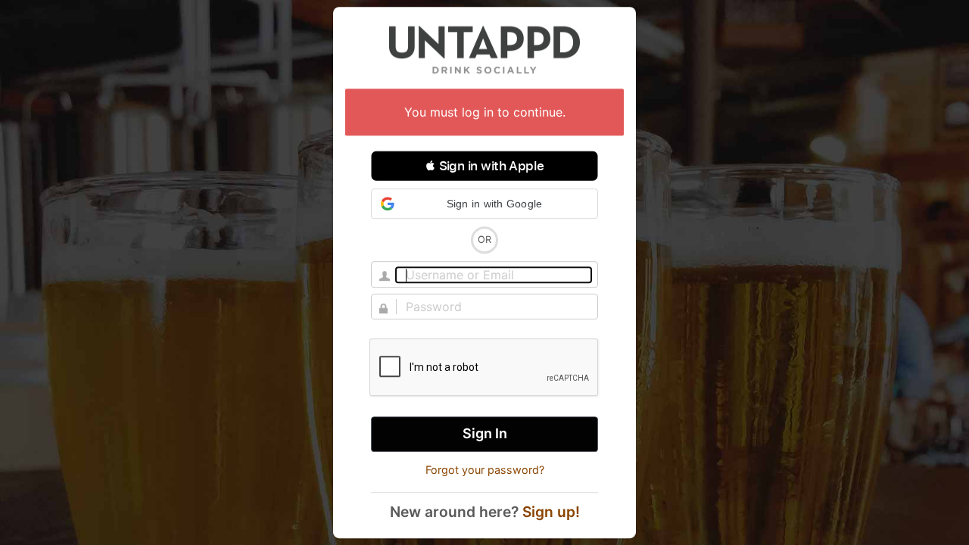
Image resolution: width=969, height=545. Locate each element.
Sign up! (551, 512)
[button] (484, 166)
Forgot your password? (484, 469)
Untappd (484, 49)
